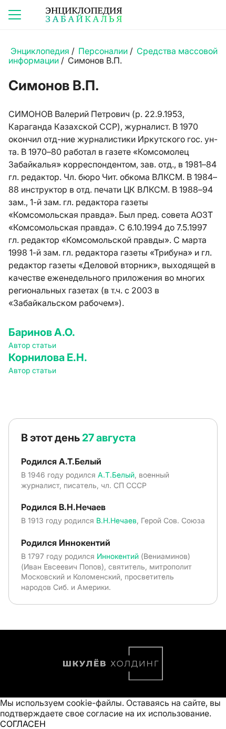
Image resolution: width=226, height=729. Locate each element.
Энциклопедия (40, 51)
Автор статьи (32, 345)
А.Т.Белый (116, 474)
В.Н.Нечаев (116, 520)
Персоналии (103, 51)
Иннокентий (118, 556)
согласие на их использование (147, 713)
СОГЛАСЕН (23, 723)
